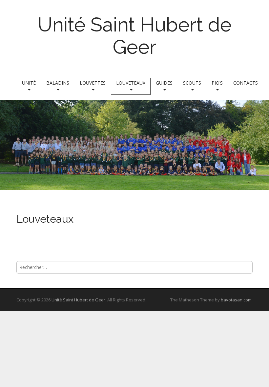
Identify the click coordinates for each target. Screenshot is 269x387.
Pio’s (217, 83)
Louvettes (93, 83)
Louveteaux (130, 83)
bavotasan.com (236, 300)
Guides (164, 83)
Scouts (192, 83)
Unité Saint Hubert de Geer (134, 35)
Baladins (57, 83)
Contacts (245, 83)
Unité (29, 83)
